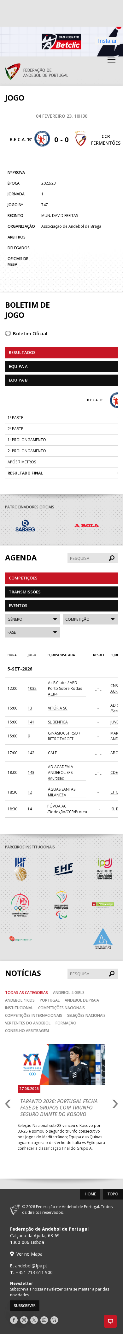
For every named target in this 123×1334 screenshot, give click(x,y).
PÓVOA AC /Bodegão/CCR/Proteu (67, 808)
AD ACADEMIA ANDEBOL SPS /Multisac (60, 772)
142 (31, 752)
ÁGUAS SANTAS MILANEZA (61, 792)
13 (30, 708)
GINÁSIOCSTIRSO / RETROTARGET (64, 736)
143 (31, 772)
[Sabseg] (36, 526)
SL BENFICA (58, 722)
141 (31, 722)
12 (30, 792)
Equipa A (18, 366)
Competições (23, 578)
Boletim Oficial (30, 333)
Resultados (22, 352)
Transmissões (25, 592)
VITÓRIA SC (57, 708)
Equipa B (18, 380)
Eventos (18, 605)
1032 (32, 688)
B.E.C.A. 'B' (21, 139)
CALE (52, 752)
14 (29, 809)
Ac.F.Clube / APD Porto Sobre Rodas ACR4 (65, 688)
